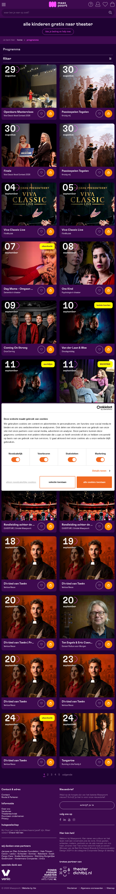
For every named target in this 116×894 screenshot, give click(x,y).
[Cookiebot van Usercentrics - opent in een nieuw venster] (99, 408)
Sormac (32, 854)
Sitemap (110, 888)
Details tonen (99, 470)
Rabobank (42, 854)
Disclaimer (72, 888)
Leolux (13, 854)
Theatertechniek (9, 814)
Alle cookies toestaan (94, 482)
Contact (6, 795)
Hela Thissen (46, 851)
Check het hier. (16, 833)
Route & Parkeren (10, 797)
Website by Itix (29, 888)
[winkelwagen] (112, 4)
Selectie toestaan (57, 482)
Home (19, 40)
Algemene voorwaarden (92, 888)
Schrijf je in (87, 805)
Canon (5, 854)
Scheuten (22, 854)
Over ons (6, 809)
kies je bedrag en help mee (58, 31)
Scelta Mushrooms (23, 856)
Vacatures (6, 811)
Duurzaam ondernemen (13, 816)
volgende (67, 774)
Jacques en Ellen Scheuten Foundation (20, 851)
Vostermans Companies (26, 859)
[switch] (44, 459)
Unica (42, 859)
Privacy (5, 819)
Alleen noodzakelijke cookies (21, 482)
